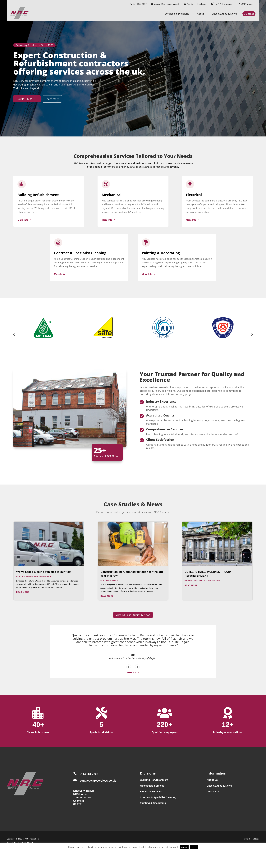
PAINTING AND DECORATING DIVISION (34, 577)
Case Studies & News (219, 785)
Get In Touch (24, 98)
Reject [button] (193, 847)
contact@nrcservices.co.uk (98, 780)
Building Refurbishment (154, 780)
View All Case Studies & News (133, 615)
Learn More (52, 99)
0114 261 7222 (89, 773)
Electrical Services (151, 791)
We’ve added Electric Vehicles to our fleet (43, 571)
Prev (14, 334)
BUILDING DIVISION (109, 581)
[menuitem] (138, 3)
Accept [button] (184, 847)
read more (22, 592)
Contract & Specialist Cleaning (158, 797)
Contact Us (213, 791)
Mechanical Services (152, 785)
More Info (22, 219)
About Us (212, 780)
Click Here (133, 666)
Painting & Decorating (153, 803)
